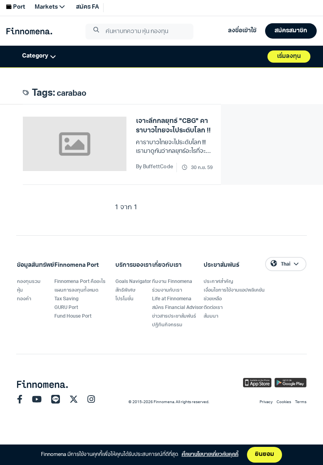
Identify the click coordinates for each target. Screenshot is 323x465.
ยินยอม (264, 455)
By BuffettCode (154, 166)
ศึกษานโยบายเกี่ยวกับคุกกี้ (210, 454)
